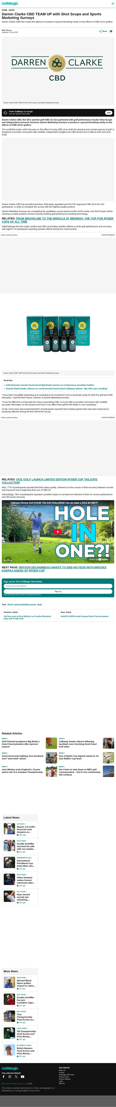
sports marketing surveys (25, 604)
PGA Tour (21, 841)
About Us (62, 1070)
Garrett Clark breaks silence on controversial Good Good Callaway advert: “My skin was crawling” (57, 388)
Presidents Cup (24, 858)
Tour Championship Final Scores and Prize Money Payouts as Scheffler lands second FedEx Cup (25, 1017)
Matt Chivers (7, 30)
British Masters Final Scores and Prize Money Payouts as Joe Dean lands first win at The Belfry (25, 1051)
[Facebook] (4, 1077)
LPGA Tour (21, 1028)
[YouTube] (23, 1077)
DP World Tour (23, 1045)
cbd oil (10, 604)
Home (4, 10)
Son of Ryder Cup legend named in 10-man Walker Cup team (79, 757)
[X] (16, 1077)
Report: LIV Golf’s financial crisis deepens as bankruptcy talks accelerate (26, 829)
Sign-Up (62, 1083)
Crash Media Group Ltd (15, 1083)
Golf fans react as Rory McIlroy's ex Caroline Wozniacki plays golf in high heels (27, 617)
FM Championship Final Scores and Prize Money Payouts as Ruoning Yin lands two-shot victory (26, 1034)
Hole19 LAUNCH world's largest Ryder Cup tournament (84, 616)
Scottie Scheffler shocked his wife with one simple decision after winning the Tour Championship (25, 846)
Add (109, 113)
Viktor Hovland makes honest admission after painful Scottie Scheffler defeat (25, 880)
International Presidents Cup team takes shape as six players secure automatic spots (26, 863)
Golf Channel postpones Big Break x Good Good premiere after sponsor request (21, 744)
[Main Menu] (113, 3)
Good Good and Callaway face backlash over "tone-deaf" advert (23, 757)
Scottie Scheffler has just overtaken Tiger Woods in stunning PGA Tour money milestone (25, 1000)
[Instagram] (10, 1077)
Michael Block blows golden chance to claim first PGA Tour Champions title (25, 983)
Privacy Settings (64, 1079)
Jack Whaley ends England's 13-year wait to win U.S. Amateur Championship (22, 770)
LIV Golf (20, 824)
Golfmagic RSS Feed (66, 1074)
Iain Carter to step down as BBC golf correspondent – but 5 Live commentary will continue (79, 772)
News (12, 10)
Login (61, 1081)
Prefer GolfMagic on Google (21, 112)
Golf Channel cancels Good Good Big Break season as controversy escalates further (50, 385)
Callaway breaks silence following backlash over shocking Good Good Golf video (78, 744)
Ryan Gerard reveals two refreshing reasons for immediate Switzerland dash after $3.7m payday (26, 897)
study (39, 604)
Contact (61, 1072)
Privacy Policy (46, 595)
